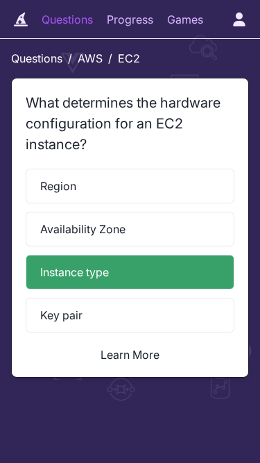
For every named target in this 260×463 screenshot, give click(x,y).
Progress (130, 19)
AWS (90, 58)
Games (185, 19)
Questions (67, 19)
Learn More (130, 355)
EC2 (129, 58)
